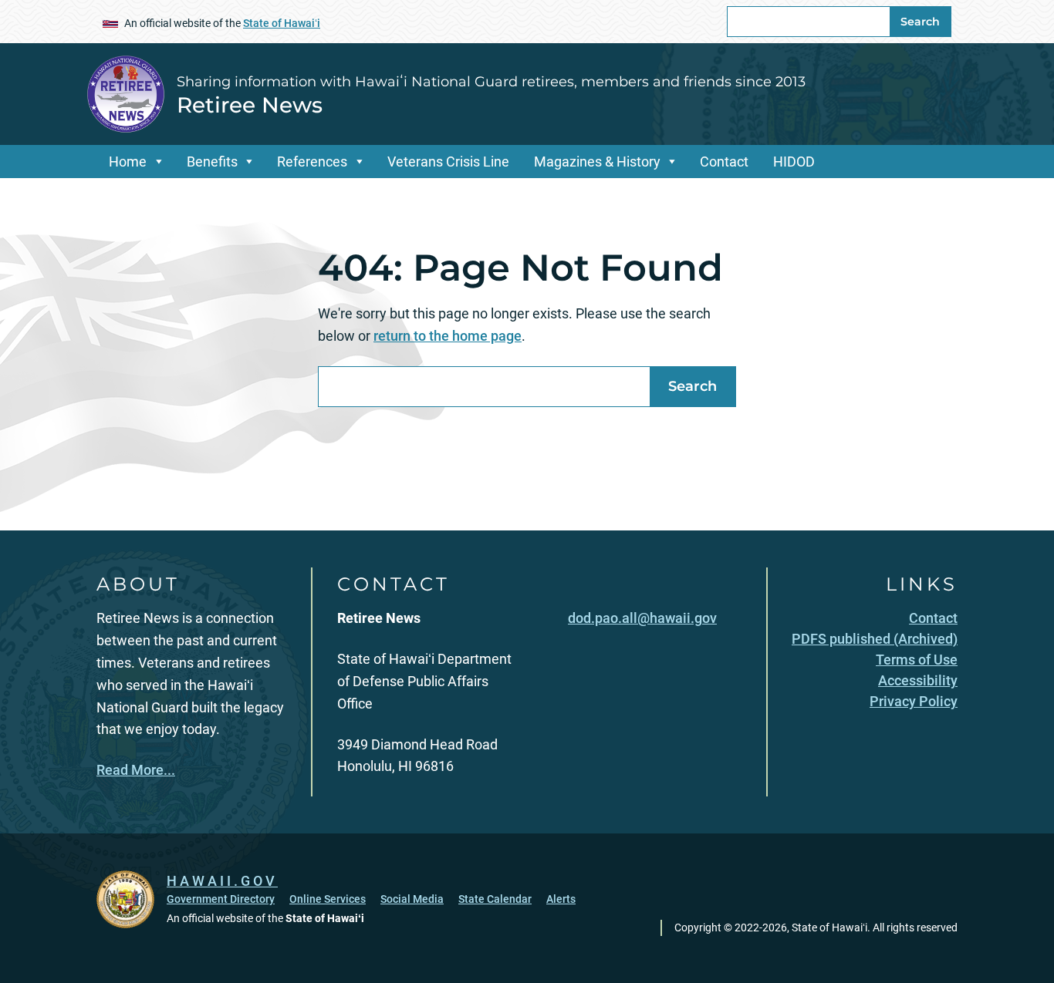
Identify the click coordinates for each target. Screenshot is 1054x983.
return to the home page (447, 336)
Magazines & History (597, 161)
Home (128, 161)
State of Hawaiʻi (281, 23)
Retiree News (250, 105)
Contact (724, 161)
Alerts (561, 899)
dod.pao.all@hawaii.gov (642, 618)
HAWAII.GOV (222, 881)
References (312, 161)
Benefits (212, 161)
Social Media (412, 899)
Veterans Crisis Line (448, 161)
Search (920, 22)
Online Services (327, 899)
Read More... (135, 770)
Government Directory (221, 899)
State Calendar (495, 899)
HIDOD (794, 161)
